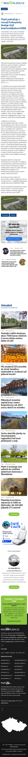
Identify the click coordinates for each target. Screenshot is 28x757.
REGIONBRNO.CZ (19, 666)
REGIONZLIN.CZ (18, 669)
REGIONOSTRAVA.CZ (20, 675)
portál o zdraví (12, 700)
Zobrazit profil (14, 587)
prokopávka (5, 215)
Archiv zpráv (19, 652)
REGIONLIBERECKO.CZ (6, 675)
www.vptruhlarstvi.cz (15, 571)
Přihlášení (7, 652)
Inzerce (2, 652)
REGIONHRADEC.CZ (6, 678)
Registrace (12, 652)
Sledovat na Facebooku (14, 239)
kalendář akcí (20, 637)
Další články (13, 514)
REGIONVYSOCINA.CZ (20, 663)
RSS (23, 652)
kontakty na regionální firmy (11, 637)
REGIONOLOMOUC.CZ (20, 672)
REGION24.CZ (18, 678)
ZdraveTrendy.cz (4, 702)
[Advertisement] (14, 286)
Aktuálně (4, 9)
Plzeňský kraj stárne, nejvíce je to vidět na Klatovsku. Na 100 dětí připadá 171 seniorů (12, 504)
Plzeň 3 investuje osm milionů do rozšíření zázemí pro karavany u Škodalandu (12, 470)
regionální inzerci (9, 641)
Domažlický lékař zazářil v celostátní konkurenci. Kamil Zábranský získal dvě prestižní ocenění (18, 253)
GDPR (11, 746)
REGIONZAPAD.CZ (5, 663)
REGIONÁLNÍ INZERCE (14, 621)
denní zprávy (13, 635)
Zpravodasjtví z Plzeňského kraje (9, 307)
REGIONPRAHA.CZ (5, 669)
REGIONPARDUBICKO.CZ (21, 660)
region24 (13, 215)
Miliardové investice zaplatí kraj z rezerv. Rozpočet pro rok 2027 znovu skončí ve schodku (13, 404)
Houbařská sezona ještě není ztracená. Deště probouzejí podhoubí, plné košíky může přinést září (10, 264)
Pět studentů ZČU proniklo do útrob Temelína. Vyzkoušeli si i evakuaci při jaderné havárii (14, 370)
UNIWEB (18, 691)
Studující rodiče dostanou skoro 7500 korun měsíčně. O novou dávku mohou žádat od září (14, 337)
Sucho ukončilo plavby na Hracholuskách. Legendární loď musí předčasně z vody (13, 437)
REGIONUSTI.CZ (5, 672)
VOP (14, 746)
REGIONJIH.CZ (4, 666)
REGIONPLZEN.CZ (9, 13)
